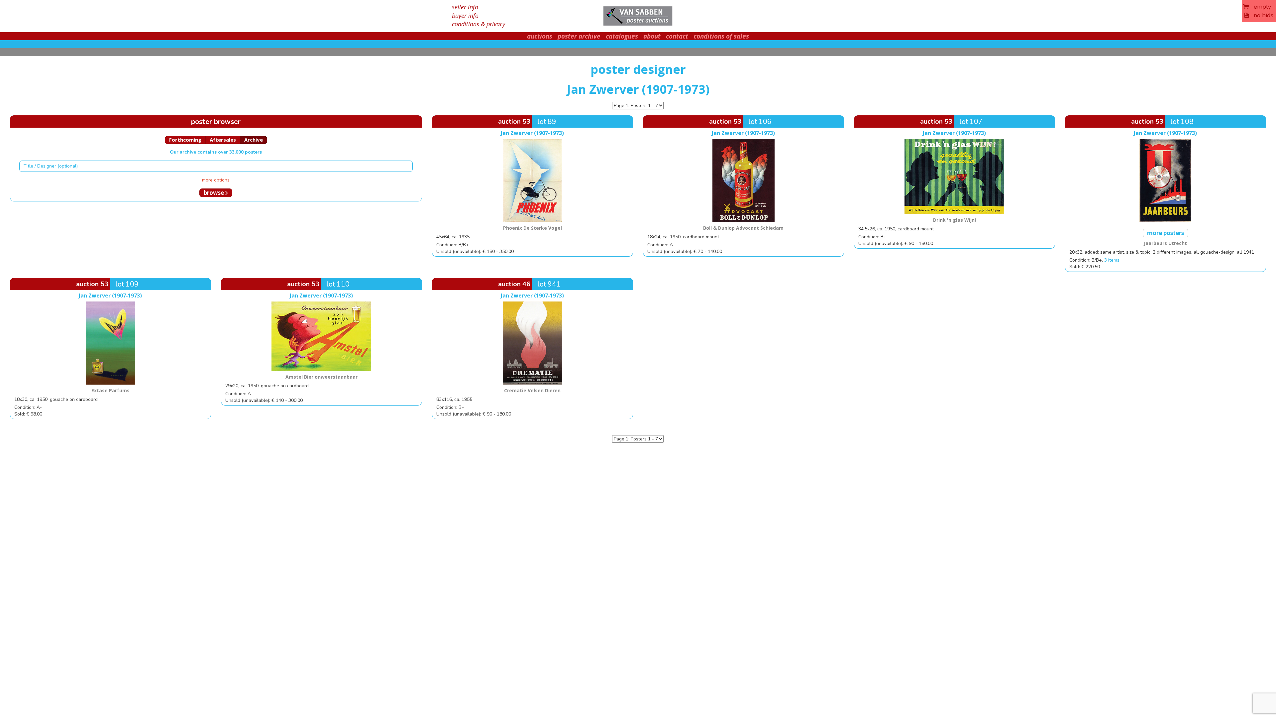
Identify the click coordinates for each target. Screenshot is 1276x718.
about (652, 36)
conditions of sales (721, 36)
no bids (1261, 15)
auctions (539, 36)
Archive (253, 139)
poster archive (579, 36)
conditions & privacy (478, 24)
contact (677, 36)
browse (214, 192)
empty (1260, 7)
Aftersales (223, 139)
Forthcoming (185, 139)
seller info (465, 7)
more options (216, 180)
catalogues (622, 36)
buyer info (465, 16)
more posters (1165, 233)
